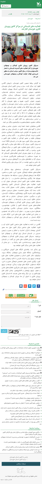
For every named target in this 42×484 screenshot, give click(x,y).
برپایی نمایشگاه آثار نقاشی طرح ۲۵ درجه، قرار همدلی (25, 365)
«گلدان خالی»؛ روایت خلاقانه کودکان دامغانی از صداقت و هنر (22, 411)
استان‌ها (6, 6)
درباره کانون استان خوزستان (18, 459)
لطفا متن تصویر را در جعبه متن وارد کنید (29, 335)
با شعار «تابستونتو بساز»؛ (33, 23)
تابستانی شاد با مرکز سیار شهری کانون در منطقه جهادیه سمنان (22, 419)
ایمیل (39, 311)
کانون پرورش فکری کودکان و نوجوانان (28, 4)
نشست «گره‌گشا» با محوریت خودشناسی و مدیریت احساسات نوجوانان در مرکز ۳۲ (21, 438)
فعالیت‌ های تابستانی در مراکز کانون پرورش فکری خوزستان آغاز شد (22, 28)
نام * (39, 305)
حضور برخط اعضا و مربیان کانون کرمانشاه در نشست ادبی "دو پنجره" (21, 373)
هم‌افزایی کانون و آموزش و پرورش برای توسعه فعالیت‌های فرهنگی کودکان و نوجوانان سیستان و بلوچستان (22, 377)
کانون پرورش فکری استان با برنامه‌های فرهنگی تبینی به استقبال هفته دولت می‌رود (21, 369)
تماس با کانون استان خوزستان (19, 457)
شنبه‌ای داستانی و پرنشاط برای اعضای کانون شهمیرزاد (25, 414)
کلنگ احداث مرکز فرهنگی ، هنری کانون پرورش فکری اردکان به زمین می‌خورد (21, 394)
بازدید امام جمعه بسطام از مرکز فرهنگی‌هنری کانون (25, 416)
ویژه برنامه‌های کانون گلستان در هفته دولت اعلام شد (25, 390)
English (3, 1)
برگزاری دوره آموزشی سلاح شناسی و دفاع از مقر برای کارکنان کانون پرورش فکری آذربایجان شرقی (22, 433)
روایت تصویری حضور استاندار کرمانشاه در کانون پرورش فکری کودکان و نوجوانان (21, 349)
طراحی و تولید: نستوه (6, 479)
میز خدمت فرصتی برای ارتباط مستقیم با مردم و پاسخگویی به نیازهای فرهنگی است (21, 451)
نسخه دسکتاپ (21, 464)
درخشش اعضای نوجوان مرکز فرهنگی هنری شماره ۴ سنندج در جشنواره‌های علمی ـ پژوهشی (23, 399)
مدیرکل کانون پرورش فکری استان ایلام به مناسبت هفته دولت (22, 363)
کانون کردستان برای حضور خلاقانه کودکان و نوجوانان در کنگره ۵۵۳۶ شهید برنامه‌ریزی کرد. (21, 387)
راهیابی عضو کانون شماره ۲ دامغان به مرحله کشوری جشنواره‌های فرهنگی (22, 404)
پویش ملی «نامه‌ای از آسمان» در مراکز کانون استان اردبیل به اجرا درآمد (20, 408)
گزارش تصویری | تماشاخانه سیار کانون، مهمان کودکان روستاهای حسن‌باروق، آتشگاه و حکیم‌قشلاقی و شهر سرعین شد (22, 359)
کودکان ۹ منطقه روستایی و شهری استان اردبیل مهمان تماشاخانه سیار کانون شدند (21, 354)
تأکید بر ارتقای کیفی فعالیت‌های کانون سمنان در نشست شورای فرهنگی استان (23, 382)
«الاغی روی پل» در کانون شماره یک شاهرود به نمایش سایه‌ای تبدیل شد (21, 423)
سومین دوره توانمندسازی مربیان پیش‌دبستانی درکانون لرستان (23, 447)
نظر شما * (38, 317)
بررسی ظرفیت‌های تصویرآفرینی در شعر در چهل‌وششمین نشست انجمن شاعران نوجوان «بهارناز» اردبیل (22, 443)
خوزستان (30, 18)
